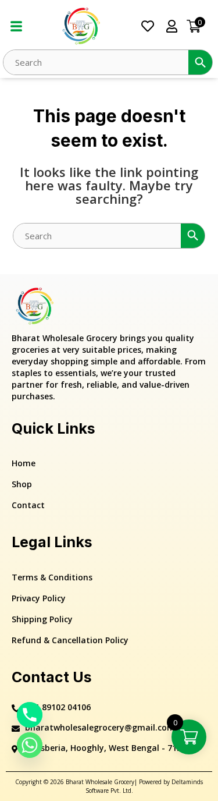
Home (23, 463)
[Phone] (29, 715)
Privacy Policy (39, 598)
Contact (28, 505)
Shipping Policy (42, 619)
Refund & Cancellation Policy (70, 640)
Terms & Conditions (52, 577)
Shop (22, 484)
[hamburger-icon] (16, 26)
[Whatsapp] (29, 745)
